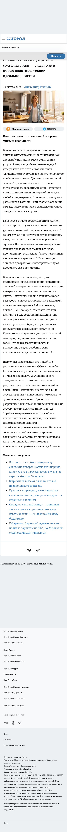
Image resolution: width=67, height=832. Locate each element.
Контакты (8, 739)
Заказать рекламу (10, 47)
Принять (56, 56)
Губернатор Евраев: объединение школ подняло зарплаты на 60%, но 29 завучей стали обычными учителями (36, 527)
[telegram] (39, 551)
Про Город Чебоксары (13, 631)
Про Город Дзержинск (13, 693)
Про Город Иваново (12, 655)
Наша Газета (9, 650)
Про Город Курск (11, 668)
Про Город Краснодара (14, 706)
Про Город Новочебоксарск (16, 637)
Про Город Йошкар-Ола (14, 661)
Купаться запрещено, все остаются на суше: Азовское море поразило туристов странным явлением (35, 495)
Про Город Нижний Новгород (16, 687)
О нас (6, 734)
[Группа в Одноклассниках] (18, 129)
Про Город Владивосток (14, 698)
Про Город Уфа (10, 680)
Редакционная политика (14, 745)
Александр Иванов (37, 87)
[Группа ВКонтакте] (6, 723)
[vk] (29, 551)
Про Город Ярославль (13, 643)
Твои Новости (10, 674)
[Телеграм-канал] (49, 129)
